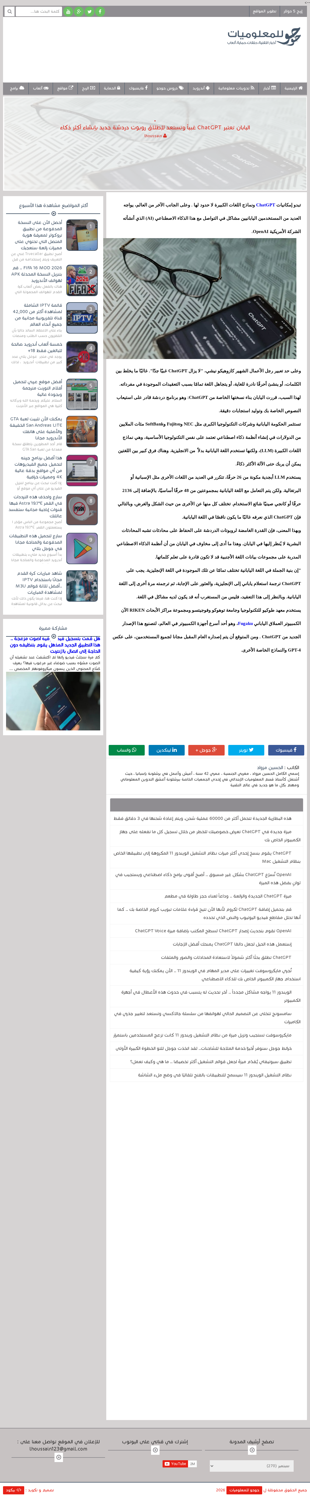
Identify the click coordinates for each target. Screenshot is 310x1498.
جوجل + (204, 750)
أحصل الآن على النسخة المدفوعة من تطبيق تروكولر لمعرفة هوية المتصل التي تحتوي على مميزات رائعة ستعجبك (38, 235)
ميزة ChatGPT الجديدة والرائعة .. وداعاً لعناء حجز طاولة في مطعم (228, 896)
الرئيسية (291, 88)
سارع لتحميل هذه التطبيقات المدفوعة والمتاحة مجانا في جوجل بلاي (35, 542)
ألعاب (38, 88)
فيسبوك (285, 750)
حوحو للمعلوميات (244, 1490)
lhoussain (153, 136)
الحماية (110, 88)
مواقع (63, 88)
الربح (86, 88)
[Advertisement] (119, 59)
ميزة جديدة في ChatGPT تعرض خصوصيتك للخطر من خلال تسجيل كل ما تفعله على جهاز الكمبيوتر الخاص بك (210, 836)
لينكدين (164, 750)
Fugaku (245, 623)
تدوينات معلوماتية (234, 88)
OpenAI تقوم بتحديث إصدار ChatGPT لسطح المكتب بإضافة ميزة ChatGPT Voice (213, 930)
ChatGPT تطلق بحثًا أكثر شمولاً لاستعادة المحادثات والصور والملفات (226, 957)
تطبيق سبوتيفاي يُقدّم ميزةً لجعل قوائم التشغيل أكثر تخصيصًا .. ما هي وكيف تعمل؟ (211, 1061)
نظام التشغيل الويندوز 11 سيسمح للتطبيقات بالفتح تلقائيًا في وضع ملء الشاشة (215, 1075)
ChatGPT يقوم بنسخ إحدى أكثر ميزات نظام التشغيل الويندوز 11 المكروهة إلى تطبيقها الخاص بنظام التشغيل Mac (207, 857)
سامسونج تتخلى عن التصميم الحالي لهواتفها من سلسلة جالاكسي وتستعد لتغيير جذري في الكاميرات (207, 1017)
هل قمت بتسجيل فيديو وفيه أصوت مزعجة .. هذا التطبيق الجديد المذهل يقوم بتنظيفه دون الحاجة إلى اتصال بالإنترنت (55, 645)
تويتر (244, 750)
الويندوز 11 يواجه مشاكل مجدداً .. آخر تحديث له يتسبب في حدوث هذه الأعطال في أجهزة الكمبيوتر (211, 996)
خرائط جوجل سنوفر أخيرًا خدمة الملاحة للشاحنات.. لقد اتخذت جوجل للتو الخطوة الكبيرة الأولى (204, 1048)
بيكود (11, 1490)
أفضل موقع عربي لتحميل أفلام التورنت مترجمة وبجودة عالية (37, 388)
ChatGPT (265, 204)
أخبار (267, 88)
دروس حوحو (168, 88)
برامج (14, 88)
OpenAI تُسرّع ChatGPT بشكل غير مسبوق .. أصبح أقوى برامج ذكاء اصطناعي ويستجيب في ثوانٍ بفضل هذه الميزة (208, 878)
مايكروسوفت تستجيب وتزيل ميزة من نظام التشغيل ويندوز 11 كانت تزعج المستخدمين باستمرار (202, 1035)
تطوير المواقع (264, 11)
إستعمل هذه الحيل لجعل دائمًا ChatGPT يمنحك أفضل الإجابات (232, 944)
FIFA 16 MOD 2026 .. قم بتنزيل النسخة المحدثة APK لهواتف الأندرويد (37, 274)
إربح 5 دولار (292, 11)
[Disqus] (206, 1169)
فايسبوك (137, 88)
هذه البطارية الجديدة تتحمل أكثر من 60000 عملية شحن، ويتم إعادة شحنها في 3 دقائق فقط (203, 818)
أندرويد (199, 88)
